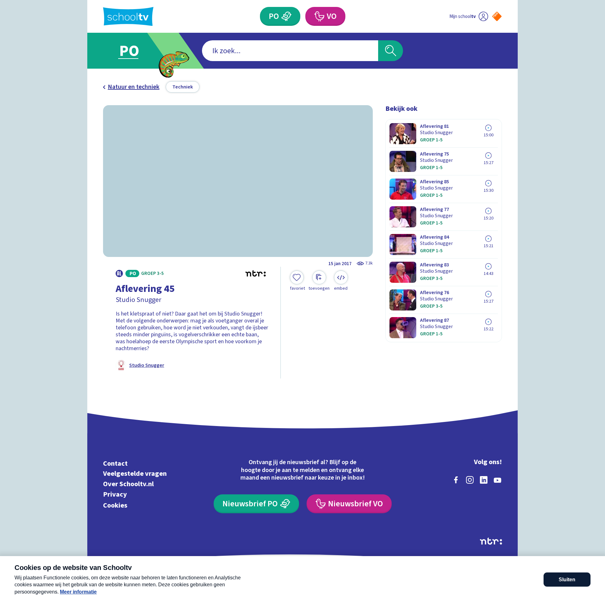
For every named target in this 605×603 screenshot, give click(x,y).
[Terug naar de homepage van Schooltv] (128, 16)
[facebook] (456, 480)
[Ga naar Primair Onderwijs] (134, 51)
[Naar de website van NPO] (497, 16)
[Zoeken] (390, 50)
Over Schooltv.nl (128, 484)
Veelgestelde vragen (135, 474)
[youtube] (497, 480)
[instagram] (470, 480)
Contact (115, 463)
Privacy (115, 494)
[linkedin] (484, 480)
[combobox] (290, 50)
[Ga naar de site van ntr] (491, 541)
